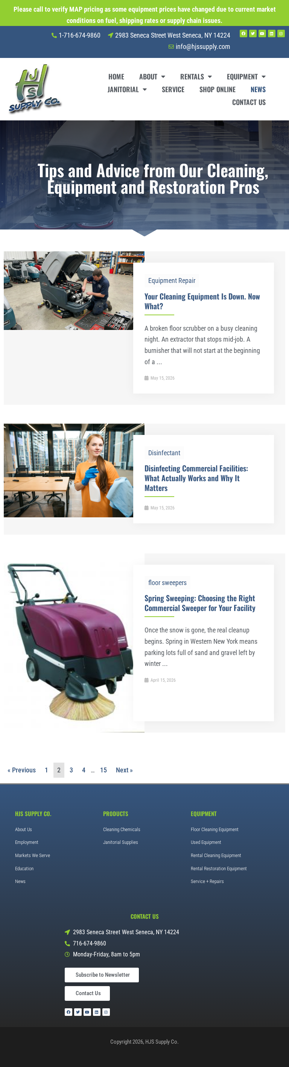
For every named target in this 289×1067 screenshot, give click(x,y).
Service (173, 89)
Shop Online (217, 89)
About (148, 76)
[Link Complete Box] (144, 328)
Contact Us (249, 102)
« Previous (22, 770)
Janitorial (123, 89)
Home (116, 76)
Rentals (192, 76)
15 (103, 770)
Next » (124, 770)
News (258, 89)
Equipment (242, 76)
